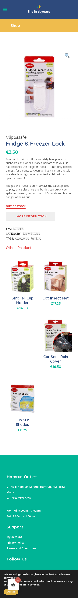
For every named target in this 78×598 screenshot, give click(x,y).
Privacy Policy (15, 542)
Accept (11, 591)
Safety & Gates (31, 233)
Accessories (22, 238)
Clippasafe (16, 137)
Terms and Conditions (21, 548)
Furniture (36, 238)
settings (34, 584)
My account (14, 537)
